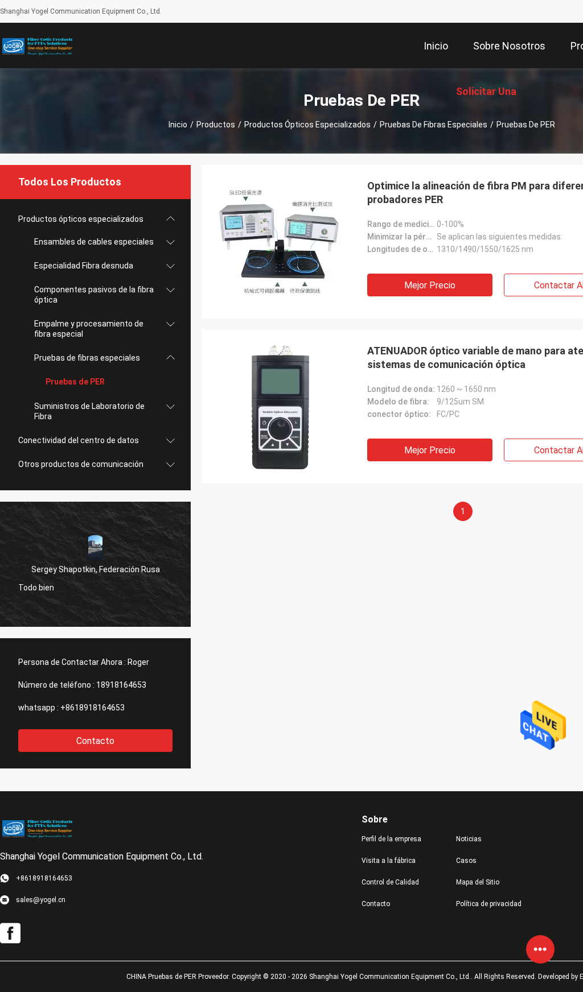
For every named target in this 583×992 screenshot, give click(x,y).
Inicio (178, 124)
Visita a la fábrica (389, 861)
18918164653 (121, 684)
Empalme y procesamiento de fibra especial (88, 328)
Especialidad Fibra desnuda (83, 265)
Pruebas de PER (75, 381)
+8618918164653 (92, 707)
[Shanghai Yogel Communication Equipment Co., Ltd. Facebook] (10, 933)
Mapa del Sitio (477, 882)
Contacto (95, 740)
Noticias (469, 839)
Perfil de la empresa (391, 839)
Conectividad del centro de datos (78, 440)
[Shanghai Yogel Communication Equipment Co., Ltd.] (37, 45)
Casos (466, 861)
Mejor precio (429, 285)
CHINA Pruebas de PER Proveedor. (179, 977)
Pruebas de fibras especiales (433, 124)
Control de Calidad (390, 882)
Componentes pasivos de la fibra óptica (94, 294)
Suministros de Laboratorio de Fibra (89, 411)
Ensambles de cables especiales (94, 241)
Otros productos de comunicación (80, 464)
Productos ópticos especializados (307, 124)
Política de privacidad (489, 904)
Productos (215, 124)
